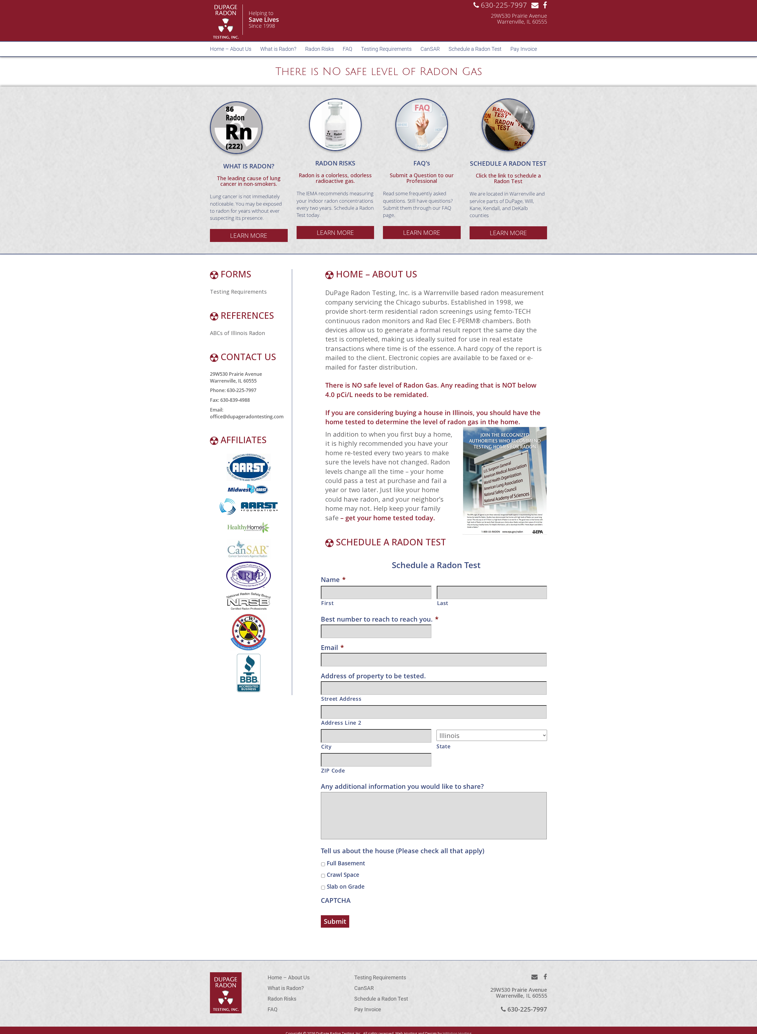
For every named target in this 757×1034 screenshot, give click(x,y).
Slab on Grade (346, 886)
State (443, 746)
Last (443, 603)
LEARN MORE (248, 235)
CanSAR (430, 49)
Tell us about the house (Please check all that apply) (402, 850)
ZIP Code (333, 770)
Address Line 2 (341, 722)
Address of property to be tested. (373, 676)
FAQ (347, 49)
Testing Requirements (386, 49)
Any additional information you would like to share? (402, 786)
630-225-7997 (503, 5)
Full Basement (346, 863)
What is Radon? (278, 49)
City (326, 746)
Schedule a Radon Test (475, 49)
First (327, 603)
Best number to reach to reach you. (380, 619)
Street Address (341, 698)
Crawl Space (343, 875)
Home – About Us (230, 49)
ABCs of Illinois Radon (237, 332)
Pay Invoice (523, 49)
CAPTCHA (336, 900)
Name (333, 579)
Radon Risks (319, 49)
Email (332, 647)
